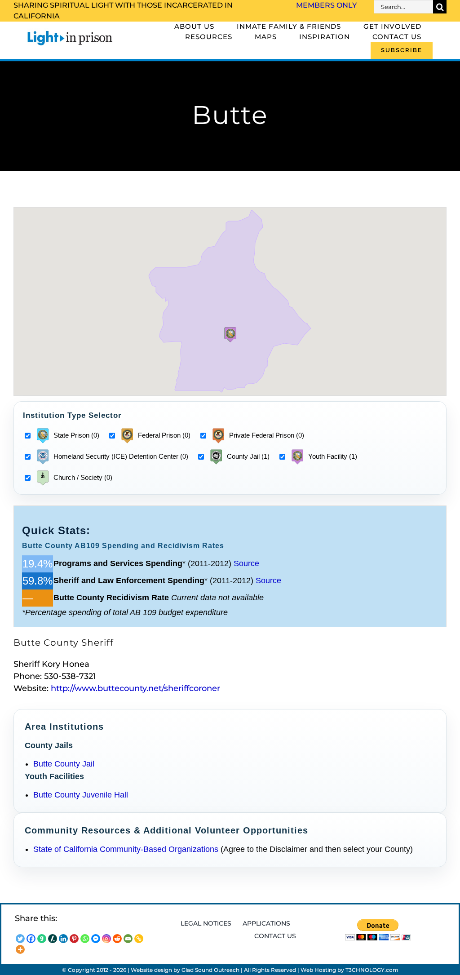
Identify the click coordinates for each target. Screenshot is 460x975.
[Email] (128, 938)
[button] (230, 334)
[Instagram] (106, 938)
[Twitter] (20, 938)
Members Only (326, 5)
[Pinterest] (74, 938)
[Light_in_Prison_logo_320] (70, 32)
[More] (20, 949)
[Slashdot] (52, 938)
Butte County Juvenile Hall (80, 794)
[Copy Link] (138, 938)
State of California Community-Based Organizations (125, 849)
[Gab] (41, 938)
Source (246, 563)
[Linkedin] (63, 938)
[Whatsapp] (84, 938)
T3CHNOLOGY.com (371, 969)
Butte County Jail (63, 763)
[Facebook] (31, 938)
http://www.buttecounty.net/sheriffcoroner (135, 688)
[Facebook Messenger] (95, 938)
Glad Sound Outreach (210, 969)
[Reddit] (117, 938)
